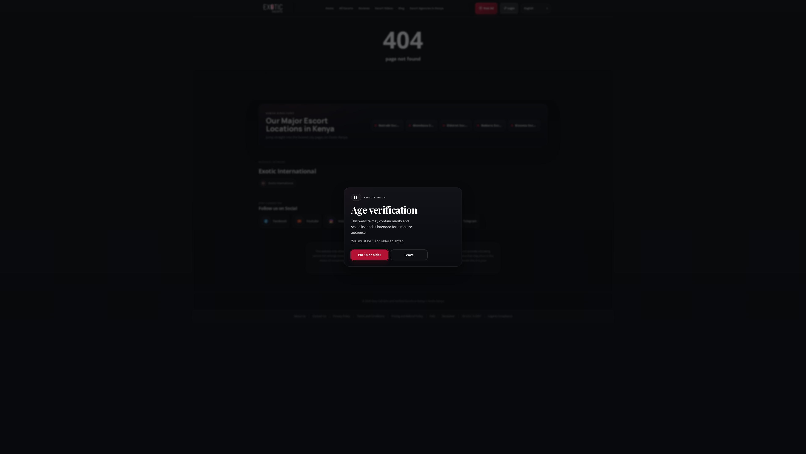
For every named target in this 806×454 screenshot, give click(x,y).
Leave (409, 255)
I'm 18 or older (369, 255)
